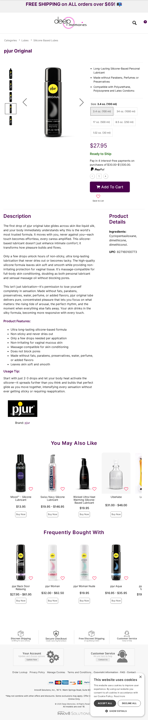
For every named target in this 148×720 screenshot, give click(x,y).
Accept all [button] (105, 703)
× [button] (140, 677)
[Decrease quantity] (92, 176)
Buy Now (20, 514)
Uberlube (116, 496)
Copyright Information (106, 672)
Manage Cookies (56, 672)
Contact (131, 672)
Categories (10, 40)
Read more (119, 696)
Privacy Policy (37, 672)
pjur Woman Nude (84, 586)
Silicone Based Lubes (45, 40)
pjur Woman (52, 586)
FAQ (122, 672)
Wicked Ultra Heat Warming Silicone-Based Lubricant (84, 499)
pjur (27, 423)
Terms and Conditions (79, 672)
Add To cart (112, 187)
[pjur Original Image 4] (53, 102)
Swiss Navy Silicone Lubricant (52, 498)
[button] (4, 24)
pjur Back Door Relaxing (21, 588)
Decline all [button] (129, 703)
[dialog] (117, 694)
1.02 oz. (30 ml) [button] (102, 132)
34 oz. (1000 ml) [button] (126, 111)
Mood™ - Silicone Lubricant (20, 498)
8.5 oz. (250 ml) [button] (125, 122)
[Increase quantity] (105, 176)
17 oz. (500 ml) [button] (101, 122)
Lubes (25, 40)
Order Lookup (19, 672)
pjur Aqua (116, 586)
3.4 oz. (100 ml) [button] (102, 111)
